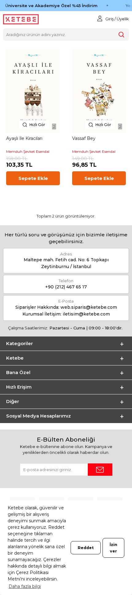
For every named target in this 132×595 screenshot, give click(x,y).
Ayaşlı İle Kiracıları (24, 138)
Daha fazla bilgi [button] (25, 586)
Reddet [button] (86, 547)
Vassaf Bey (83, 138)
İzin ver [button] (113, 547)
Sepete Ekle (33, 178)
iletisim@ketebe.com (86, 314)
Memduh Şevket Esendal (27, 151)
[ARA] (121, 34)
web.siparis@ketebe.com (88, 307)
